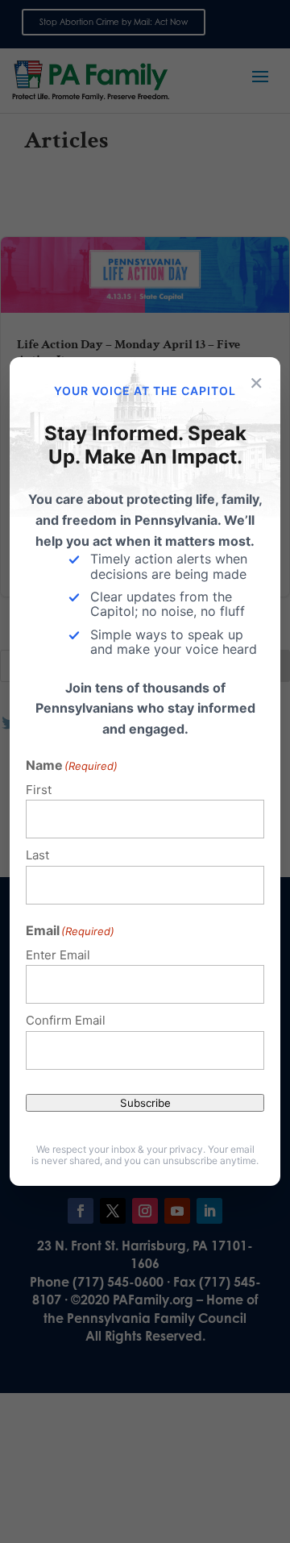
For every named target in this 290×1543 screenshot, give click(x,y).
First (39, 789)
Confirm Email (66, 1020)
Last (37, 855)
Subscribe (145, 1102)
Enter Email (58, 955)
